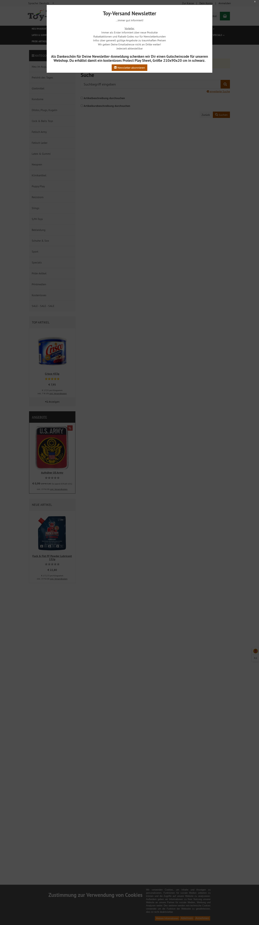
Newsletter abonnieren (131, 67)
